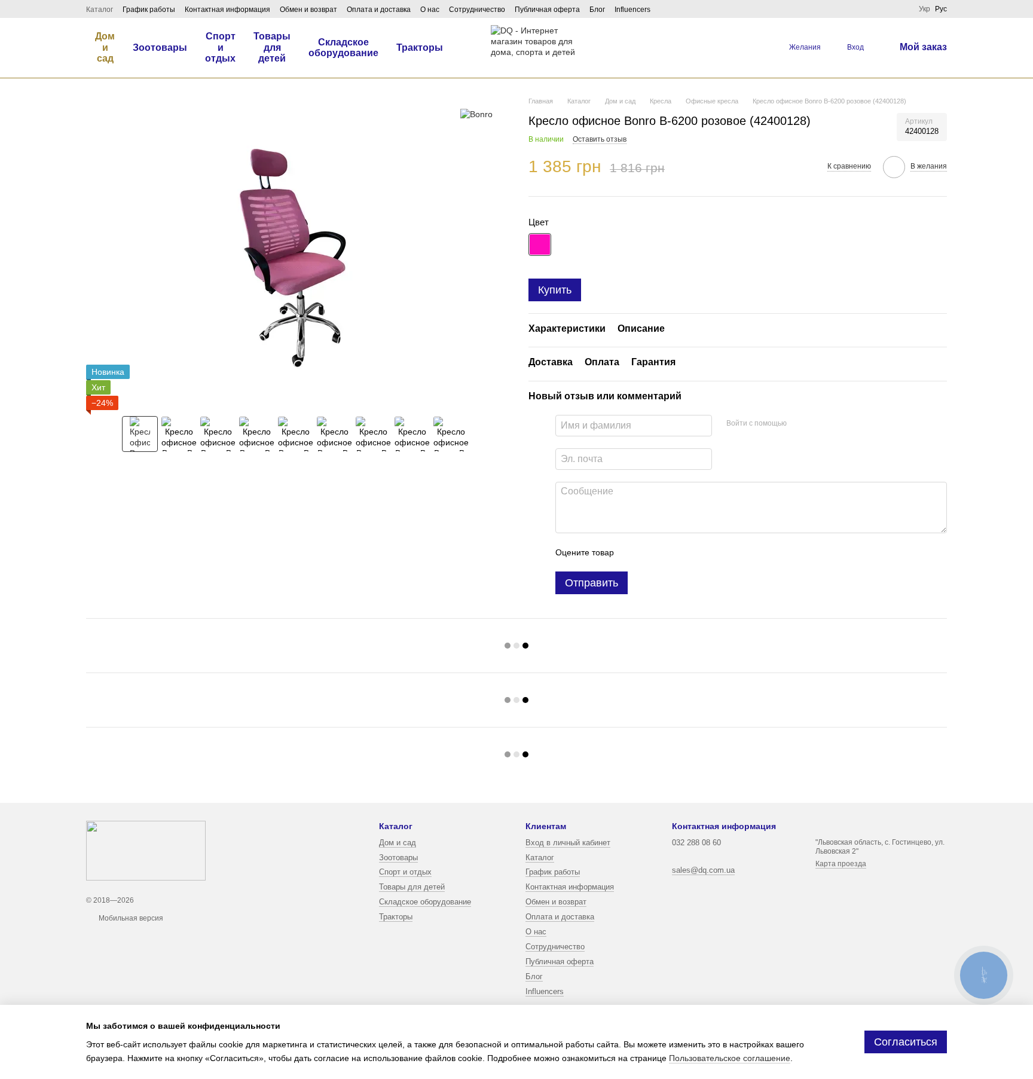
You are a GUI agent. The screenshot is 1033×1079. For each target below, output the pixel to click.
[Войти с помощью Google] (819, 424)
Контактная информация (227, 9)
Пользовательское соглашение (729, 1058)
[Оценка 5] (710, 552)
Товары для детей (272, 47)
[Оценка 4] (691, 552)
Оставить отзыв (599, 139)
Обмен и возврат (308, 9)
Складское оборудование (343, 47)
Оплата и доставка (379, 9)
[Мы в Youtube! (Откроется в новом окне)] (902, 9)
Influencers (632, 9)
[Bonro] (476, 114)
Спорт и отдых (220, 47)
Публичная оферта (547, 9)
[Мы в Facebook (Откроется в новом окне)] (873, 9)
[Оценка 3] (671, 552)
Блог (597, 9)
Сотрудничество (477, 9)
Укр (924, 9)
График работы (149, 9)
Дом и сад (105, 47)
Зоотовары (160, 47)
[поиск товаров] (753, 47)
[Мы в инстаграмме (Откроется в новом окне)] (888, 9)
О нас (429, 9)
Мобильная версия (130, 918)
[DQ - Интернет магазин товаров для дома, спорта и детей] (146, 850)
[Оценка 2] (652, 552)
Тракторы (419, 47)
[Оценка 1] (633, 552)
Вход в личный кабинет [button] (567, 842)
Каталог (99, 9)
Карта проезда (840, 864)
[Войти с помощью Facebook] (800, 424)
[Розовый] (540, 244)
